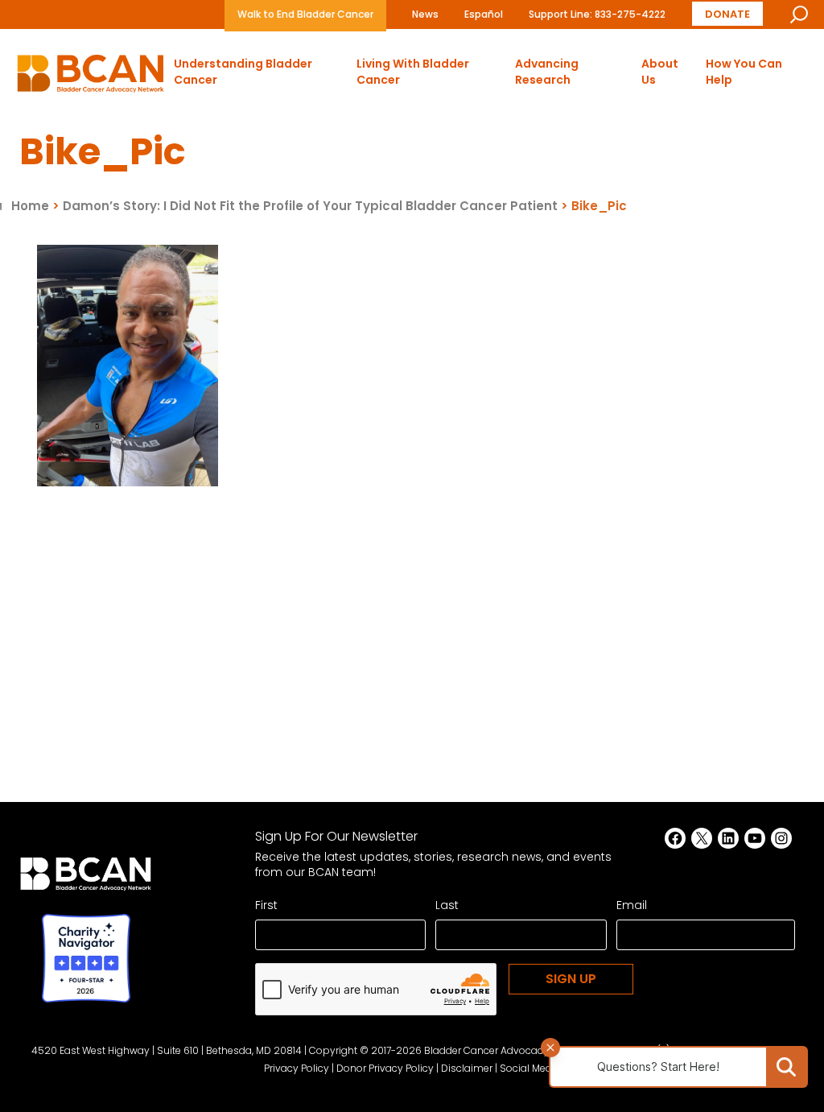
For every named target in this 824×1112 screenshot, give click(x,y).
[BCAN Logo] (85, 878)
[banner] (90, 77)
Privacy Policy (296, 1068)
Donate (727, 13)
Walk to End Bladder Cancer (305, 14)
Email (631, 905)
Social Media (530, 1068)
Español (483, 14)
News (425, 14)
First (266, 905)
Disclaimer (466, 1068)
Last (447, 905)
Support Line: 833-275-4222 (597, 14)
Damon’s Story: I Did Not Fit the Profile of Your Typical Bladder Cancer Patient (310, 205)
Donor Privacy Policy (385, 1068)
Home (30, 205)
